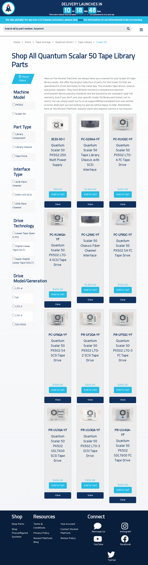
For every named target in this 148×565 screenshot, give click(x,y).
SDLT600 (20, 324)
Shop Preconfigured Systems (20, 533)
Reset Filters (24, 78)
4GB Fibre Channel (19, 184)
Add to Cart (57, 194)
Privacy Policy (41, 533)
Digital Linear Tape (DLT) (21, 248)
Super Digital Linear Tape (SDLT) (23, 261)
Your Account (67, 524)
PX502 (19, 105)
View (57, 204)
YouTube (98, 544)
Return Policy (68, 538)
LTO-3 (18, 315)
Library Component (18, 136)
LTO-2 (18, 306)
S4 (17, 297)
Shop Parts (18, 524)
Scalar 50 (20, 114)
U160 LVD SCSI (23, 194)
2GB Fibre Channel (19, 205)
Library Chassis (23, 147)
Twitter (112, 560)
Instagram (125, 531)
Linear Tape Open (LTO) (23, 235)
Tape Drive (21, 156)
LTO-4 (19, 288)
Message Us (98, 531)
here (80, 19)
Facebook (125, 544)
